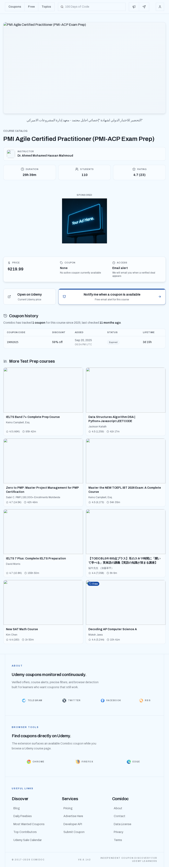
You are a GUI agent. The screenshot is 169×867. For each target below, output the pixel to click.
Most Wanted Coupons (29, 824)
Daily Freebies (22, 816)
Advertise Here (73, 816)
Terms (118, 840)
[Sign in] (160, 7)
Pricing (68, 808)
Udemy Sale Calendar (27, 840)
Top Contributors (25, 832)
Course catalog (15, 131)
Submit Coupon (73, 832)
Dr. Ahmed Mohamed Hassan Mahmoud (45, 155)
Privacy (118, 832)
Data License (122, 824)
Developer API (72, 824)
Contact (119, 816)
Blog (16, 808)
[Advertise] (134, 7)
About (118, 808)
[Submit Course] (144, 7)
